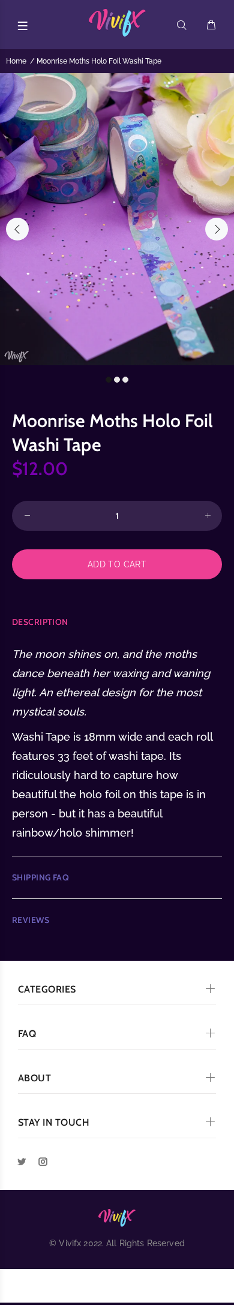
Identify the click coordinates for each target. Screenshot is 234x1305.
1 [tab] (109, 380)
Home (16, 61)
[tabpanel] (117, 219)
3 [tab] (125, 380)
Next (216, 229)
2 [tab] (117, 380)
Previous (17, 229)
